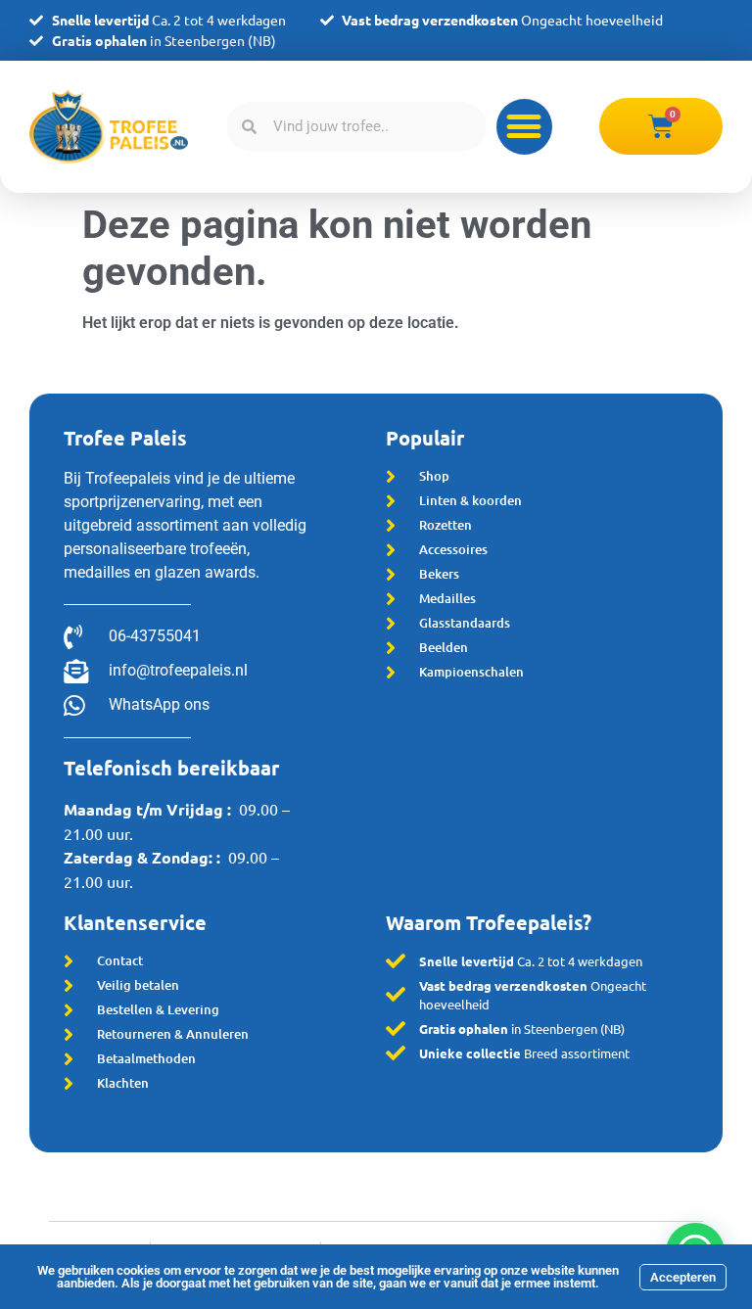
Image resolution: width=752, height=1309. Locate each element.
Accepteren (683, 1277)
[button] (524, 127)
